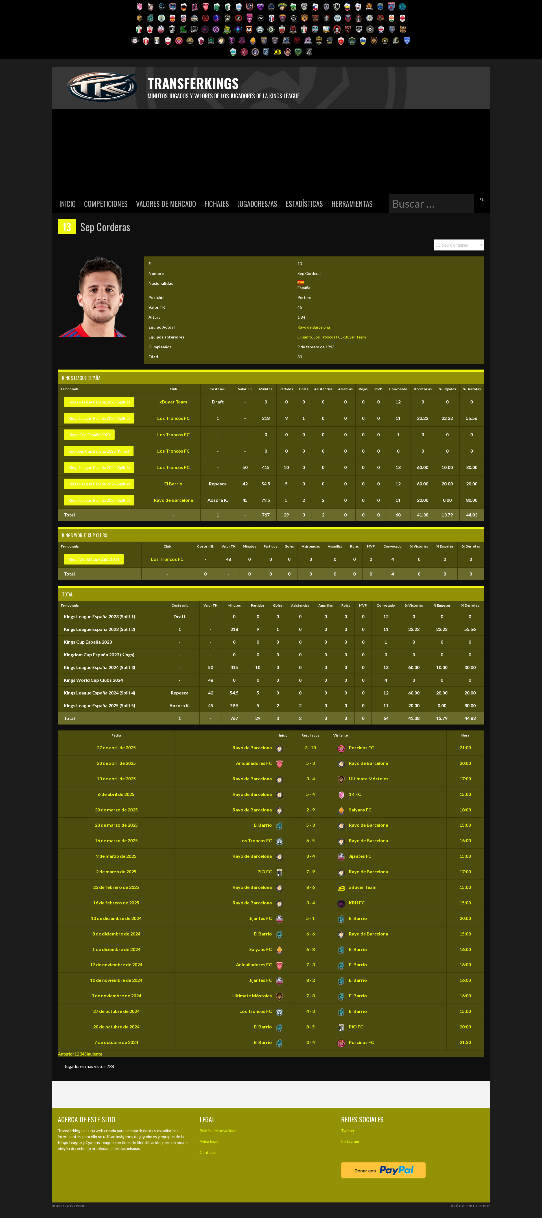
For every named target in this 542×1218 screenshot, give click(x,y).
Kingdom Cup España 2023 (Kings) (98, 451)
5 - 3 (310, 763)
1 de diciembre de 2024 (116, 949)
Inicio (67, 203)
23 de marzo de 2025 (116, 825)
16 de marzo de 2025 (116, 840)
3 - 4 (310, 778)
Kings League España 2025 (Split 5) (99, 500)
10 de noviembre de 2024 (116, 980)
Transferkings (193, 83)
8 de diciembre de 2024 (116, 933)
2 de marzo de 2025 (116, 871)
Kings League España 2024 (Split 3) (99, 467)
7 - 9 (310, 871)
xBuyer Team (354, 337)
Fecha (116, 735)
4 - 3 (310, 1011)
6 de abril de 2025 (116, 794)
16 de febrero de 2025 (116, 902)
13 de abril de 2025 (116, 778)
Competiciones (106, 203)
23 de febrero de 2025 (116, 887)
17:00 (465, 778)
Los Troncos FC (327, 337)
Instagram (350, 1141)
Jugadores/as (257, 203)
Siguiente (93, 1053)
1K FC (354, 794)
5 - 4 (310, 794)
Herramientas (352, 203)
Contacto (208, 1152)
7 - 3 (310, 964)
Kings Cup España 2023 (89, 434)
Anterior (66, 1053)
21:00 (465, 747)
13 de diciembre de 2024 (116, 918)
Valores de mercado (166, 203)
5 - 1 (310, 918)
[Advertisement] (271, 151)
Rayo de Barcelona (314, 327)
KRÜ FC (356, 902)
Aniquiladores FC (254, 763)
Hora (465, 735)
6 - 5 (310, 840)
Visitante (340, 735)
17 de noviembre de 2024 (116, 964)
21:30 (465, 1042)
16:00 (465, 840)
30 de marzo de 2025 (116, 809)
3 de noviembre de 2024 (116, 995)
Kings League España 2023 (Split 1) (99, 402)
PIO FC (265, 871)
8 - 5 (310, 1026)
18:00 (465, 809)
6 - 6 (310, 933)
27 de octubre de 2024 (116, 1011)
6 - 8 (310, 949)
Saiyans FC (359, 809)
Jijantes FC (359, 856)
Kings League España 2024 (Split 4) (99, 483)
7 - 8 (310, 995)
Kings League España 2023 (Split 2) (99, 418)
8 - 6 (310, 887)
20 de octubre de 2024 (116, 1026)
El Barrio (305, 337)
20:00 (465, 763)
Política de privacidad (218, 1130)
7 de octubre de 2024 (116, 1042)
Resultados (310, 735)
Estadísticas (304, 203)
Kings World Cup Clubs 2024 (93, 559)
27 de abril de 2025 (116, 747)
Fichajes (216, 203)
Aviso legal (209, 1141)
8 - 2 (310, 980)
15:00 (465, 794)
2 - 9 (310, 809)
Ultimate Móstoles (368, 778)
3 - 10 (310, 747)
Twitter (348, 1130)
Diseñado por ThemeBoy (470, 1206)
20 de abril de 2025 (116, 763)
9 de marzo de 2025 (116, 856)
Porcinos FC (361, 747)
